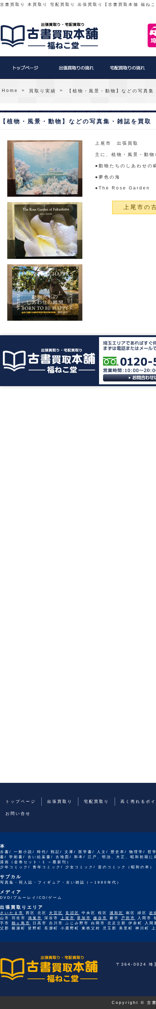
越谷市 (100, 918)
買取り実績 (42, 90)
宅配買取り (127, 71)
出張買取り (76, 71)
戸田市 (128, 918)
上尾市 (68, 918)
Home (10, 90)
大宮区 (56, 913)
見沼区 (72, 913)
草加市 (84, 918)
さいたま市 (12, 913)
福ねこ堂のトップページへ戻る (49, 36)
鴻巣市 (35, 918)
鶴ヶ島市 (21, 923)
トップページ (25, 71)
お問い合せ (18, 813)
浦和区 (117, 913)
